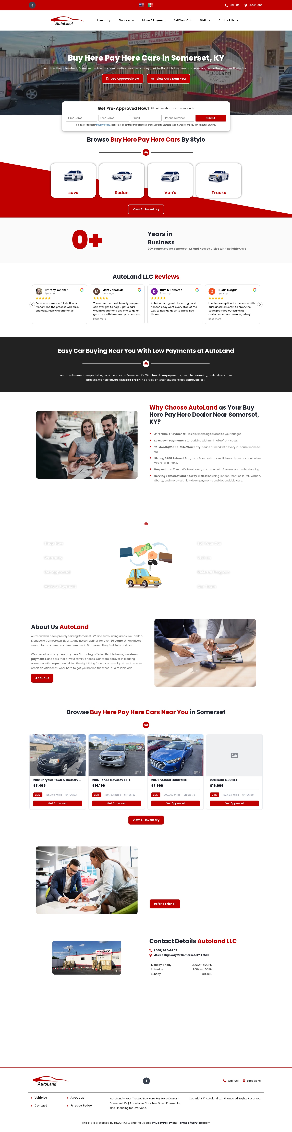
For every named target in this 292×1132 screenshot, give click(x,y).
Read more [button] (42, 319)
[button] (259, 304)
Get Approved (57, 803)
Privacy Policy (103, 125)
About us (77, 1098)
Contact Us (226, 20)
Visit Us (205, 20)
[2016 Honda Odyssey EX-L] (117, 772)
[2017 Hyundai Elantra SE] (176, 772)
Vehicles (40, 1098)
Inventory (103, 20)
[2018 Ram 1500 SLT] (234, 772)
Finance (124, 20)
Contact (40, 1105)
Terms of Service (190, 1123)
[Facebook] (32, 5)
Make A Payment (153, 20)
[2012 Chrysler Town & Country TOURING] (58, 772)
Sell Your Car (183, 20)
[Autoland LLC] (67, 20)
